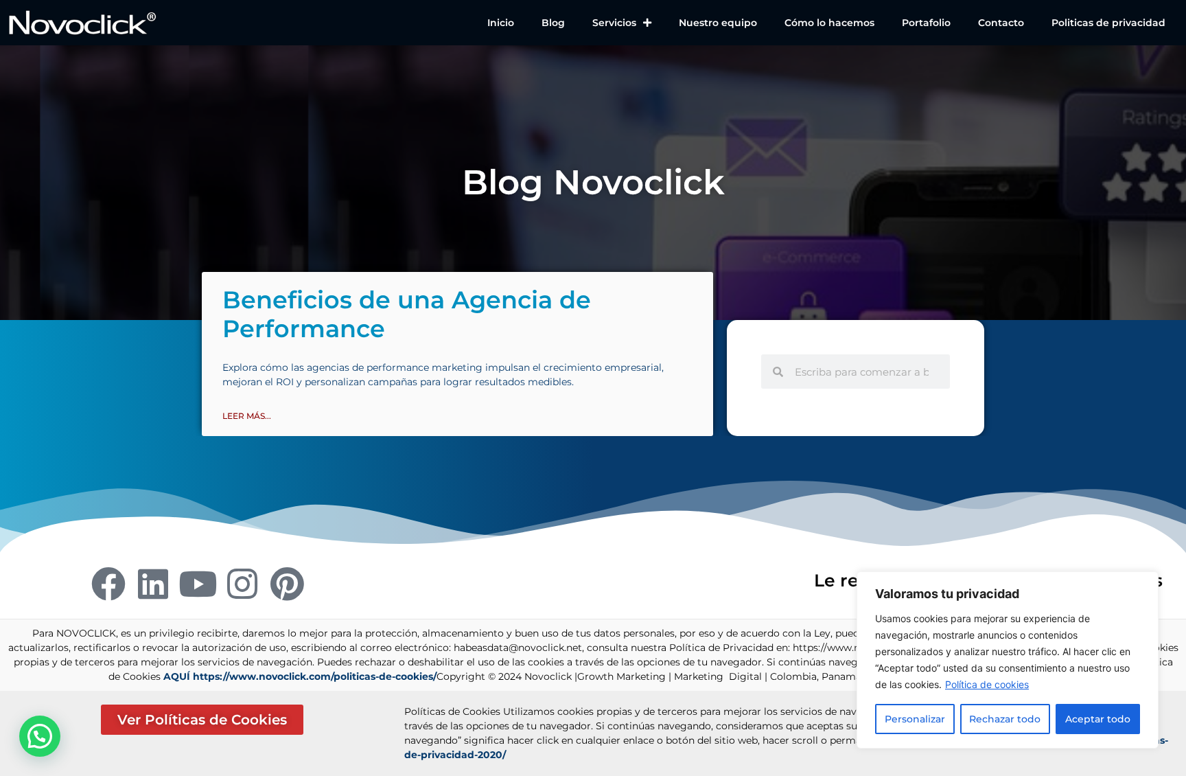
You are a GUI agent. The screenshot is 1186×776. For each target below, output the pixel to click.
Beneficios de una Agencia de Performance (406, 314)
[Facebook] (108, 584)
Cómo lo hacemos (829, 22)
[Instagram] (242, 584)
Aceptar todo (1097, 719)
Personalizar (915, 719)
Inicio (500, 22)
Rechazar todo (1004, 719)
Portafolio (926, 22)
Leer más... (246, 416)
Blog (553, 22)
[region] (1008, 660)
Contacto (1001, 22)
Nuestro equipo (718, 22)
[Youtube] (198, 584)
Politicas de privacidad (1108, 22)
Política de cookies (987, 684)
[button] (39, 736)
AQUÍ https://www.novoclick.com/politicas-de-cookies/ (300, 676)
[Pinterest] (287, 584)
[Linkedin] (153, 584)
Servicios (614, 22)
